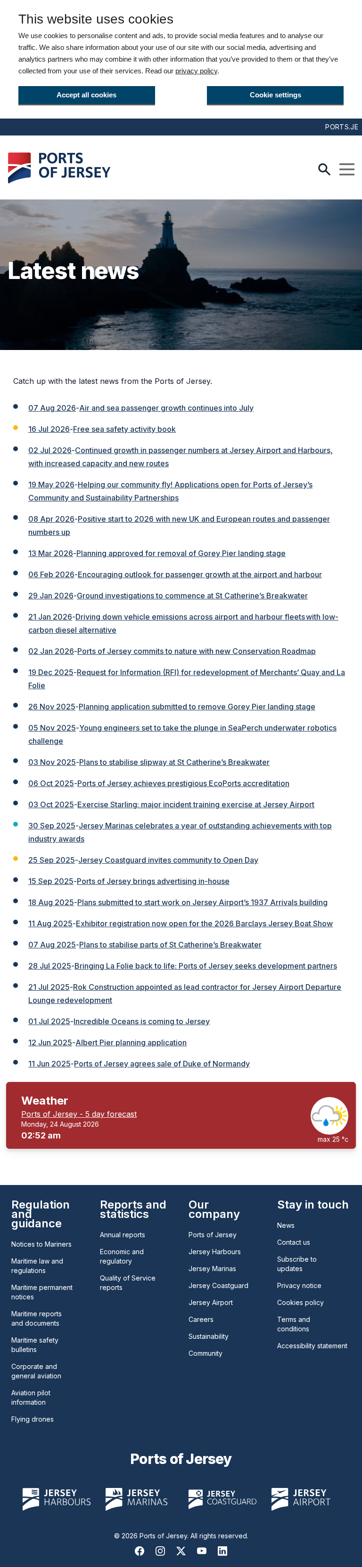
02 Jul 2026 (50, 450)
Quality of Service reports (128, 1282)
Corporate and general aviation (36, 1371)
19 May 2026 (51, 484)
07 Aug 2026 (52, 408)
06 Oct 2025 (51, 783)
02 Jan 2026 (51, 651)
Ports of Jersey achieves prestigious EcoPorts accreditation (183, 783)
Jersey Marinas (212, 1269)
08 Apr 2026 (51, 519)
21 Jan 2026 (50, 616)
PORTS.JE (341, 127)
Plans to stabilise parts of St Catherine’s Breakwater (170, 944)
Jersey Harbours (215, 1252)
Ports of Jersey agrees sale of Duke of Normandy (162, 1063)
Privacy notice (299, 1285)
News (286, 1225)
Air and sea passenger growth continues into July (166, 408)
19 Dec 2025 (51, 672)
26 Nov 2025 (51, 706)
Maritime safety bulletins (34, 1344)
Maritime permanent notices (42, 1292)
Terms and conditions (293, 1324)
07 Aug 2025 (52, 944)
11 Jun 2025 (49, 1063)
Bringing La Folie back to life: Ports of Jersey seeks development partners (205, 965)
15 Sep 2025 (51, 881)
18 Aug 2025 (51, 902)
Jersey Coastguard (218, 1285)
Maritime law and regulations (37, 1265)
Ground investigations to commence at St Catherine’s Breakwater (192, 595)
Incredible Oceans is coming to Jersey (142, 1021)
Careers (201, 1319)
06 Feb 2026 (51, 574)
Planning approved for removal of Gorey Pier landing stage (181, 553)
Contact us (293, 1242)
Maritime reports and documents (36, 1318)
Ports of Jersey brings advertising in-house (153, 881)
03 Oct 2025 (51, 804)
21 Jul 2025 (49, 987)
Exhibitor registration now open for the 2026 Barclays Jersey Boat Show (204, 923)
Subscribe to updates (297, 1264)
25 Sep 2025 (51, 860)
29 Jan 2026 (51, 595)
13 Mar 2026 (50, 553)
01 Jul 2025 (49, 1021)
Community (205, 1353)
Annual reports (122, 1235)
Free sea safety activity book (124, 429)
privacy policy (196, 71)
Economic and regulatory (122, 1256)
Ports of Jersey (213, 1235)
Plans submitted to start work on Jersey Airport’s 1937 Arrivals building (202, 902)
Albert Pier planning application (131, 1042)
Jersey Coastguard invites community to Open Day (168, 860)
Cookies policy (300, 1302)
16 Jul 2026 (49, 429)
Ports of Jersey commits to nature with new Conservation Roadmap (196, 651)
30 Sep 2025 (51, 825)
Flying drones (32, 1419)
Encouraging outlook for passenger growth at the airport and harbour (200, 574)
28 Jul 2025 (49, 965)
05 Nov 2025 (52, 727)
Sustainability (209, 1336)
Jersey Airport (211, 1302)
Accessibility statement (312, 1346)
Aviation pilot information (30, 1397)
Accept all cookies (86, 95)
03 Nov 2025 (52, 762)
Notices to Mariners (41, 1244)
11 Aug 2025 (50, 923)
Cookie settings (275, 95)
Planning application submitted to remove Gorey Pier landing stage (197, 706)
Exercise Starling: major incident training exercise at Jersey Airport (195, 804)
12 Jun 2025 (50, 1042)
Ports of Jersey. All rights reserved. (194, 1536)
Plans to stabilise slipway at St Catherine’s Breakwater (174, 762)
